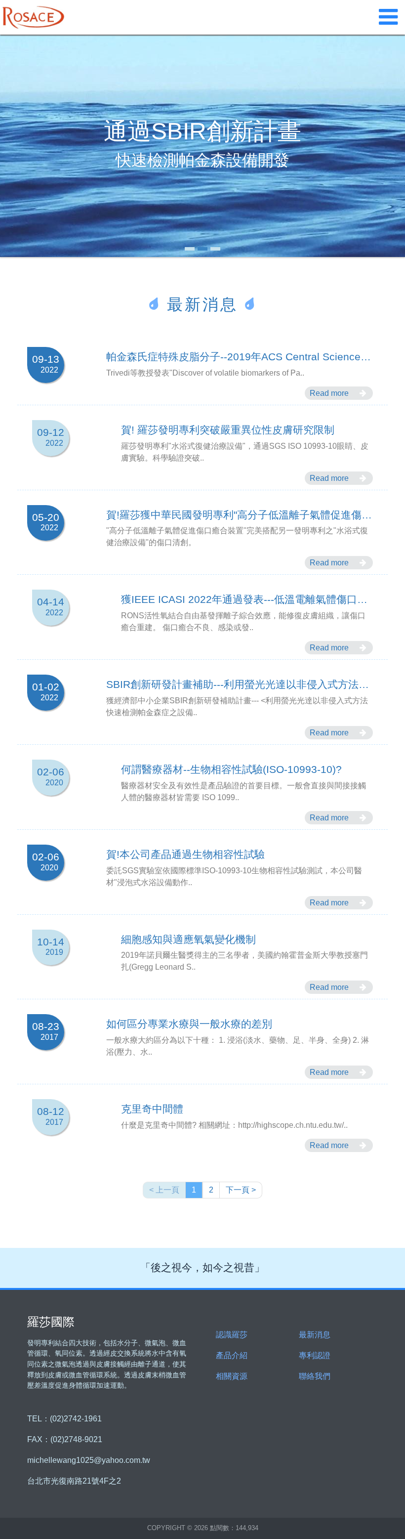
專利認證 (314, 1355)
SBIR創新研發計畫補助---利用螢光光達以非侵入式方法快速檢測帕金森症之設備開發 (239, 685)
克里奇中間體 (152, 1109)
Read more (330, 393)
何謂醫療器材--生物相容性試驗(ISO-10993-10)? (231, 770)
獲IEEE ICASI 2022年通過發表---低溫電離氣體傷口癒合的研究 (247, 600)
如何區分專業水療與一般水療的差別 (189, 1024)
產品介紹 (231, 1355)
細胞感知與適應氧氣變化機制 (188, 940)
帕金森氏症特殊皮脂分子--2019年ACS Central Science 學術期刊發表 (239, 357)
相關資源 (231, 1376)
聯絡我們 (314, 1376)
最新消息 (314, 1334)
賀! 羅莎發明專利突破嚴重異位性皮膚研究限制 (227, 430)
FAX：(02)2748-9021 (64, 1440)
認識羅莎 (231, 1334)
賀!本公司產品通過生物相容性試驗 (185, 855)
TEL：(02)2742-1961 (64, 1419)
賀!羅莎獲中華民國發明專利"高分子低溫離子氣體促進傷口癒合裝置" (239, 515)
